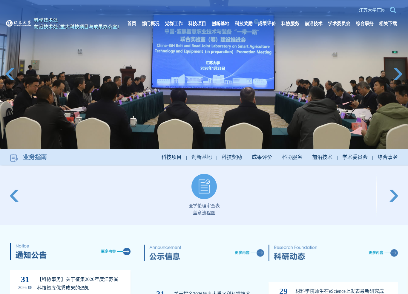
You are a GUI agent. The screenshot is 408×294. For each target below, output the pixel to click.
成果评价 (262, 157)
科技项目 (171, 157)
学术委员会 (355, 157)
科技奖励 (232, 157)
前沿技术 (322, 157)
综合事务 (388, 157)
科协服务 (292, 157)
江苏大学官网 (372, 10)
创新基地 (201, 157)
